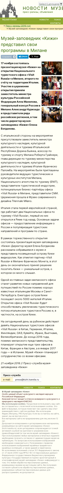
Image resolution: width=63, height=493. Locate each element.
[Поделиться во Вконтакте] (8, 57)
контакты (55, 23)
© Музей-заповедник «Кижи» (16, 391)
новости (44, 19)
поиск (57, 19)
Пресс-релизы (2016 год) (18, 26)
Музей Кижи (9, 19)
